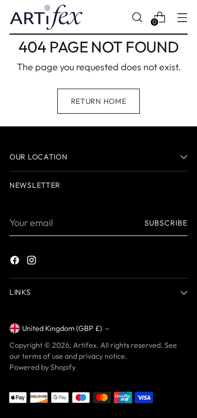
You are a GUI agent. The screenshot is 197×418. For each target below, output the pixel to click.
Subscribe (166, 223)
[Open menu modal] (182, 17)
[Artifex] (46, 17)
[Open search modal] (137, 17)
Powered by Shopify (42, 367)
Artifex (85, 345)
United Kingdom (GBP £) (62, 328)
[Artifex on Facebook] (15, 262)
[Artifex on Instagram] (32, 262)
